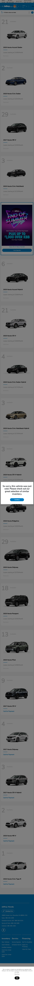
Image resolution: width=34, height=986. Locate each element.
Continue (17, 499)
